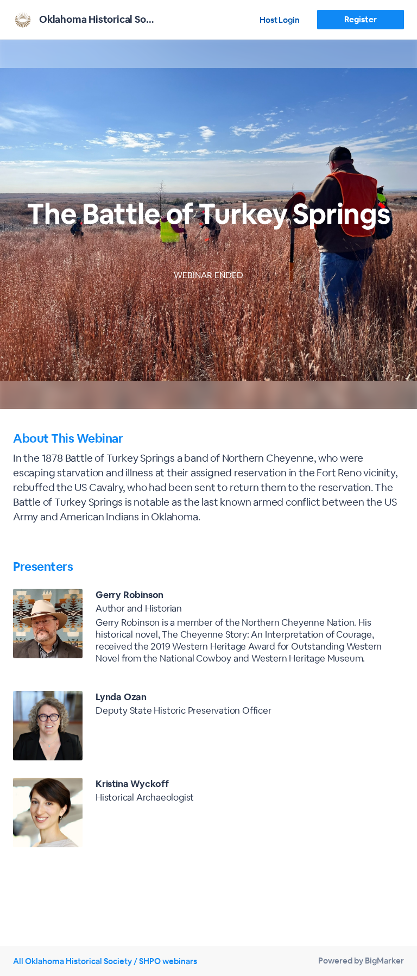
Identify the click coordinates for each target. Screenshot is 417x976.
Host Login (280, 20)
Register (360, 19)
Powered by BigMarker (361, 960)
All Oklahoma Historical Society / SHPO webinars (105, 961)
